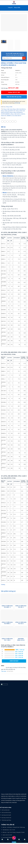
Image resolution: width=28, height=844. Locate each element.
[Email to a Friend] (10, 121)
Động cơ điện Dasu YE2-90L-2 (20, 606)
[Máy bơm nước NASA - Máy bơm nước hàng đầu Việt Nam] (14, 2)
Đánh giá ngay (14, 661)
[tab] (14, 127)
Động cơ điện (17, 7)
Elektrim (23, 114)
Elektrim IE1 (3, 115)
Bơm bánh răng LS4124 (20, 639)
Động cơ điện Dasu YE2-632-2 (20, 623)
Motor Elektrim (8, 176)
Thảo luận (3, 671)
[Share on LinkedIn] (15, 121)
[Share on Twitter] (7, 121)
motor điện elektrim (16, 115)
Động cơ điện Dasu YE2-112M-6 (7, 639)
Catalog (3, 584)
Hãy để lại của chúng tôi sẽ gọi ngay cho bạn (15, 54)
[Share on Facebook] (5, 121)
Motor (5, 192)
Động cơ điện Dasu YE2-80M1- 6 (7, 606)
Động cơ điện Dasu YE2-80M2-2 (7, 623)
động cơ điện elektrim (16, 114)
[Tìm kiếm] (26, 2)
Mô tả (3, 127)
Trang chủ (10, 7)
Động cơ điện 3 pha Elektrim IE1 (8, 110)
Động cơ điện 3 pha (7, 109)
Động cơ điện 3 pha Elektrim (19, 109)
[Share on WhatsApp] (2, 121)
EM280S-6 (9, 115)
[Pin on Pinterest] (13, 121)
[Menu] (2, 2)
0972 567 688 (17, 103)
